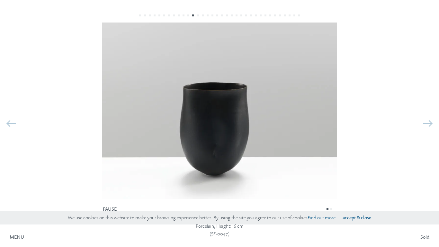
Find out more (322, 217)
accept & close (357, 217)
